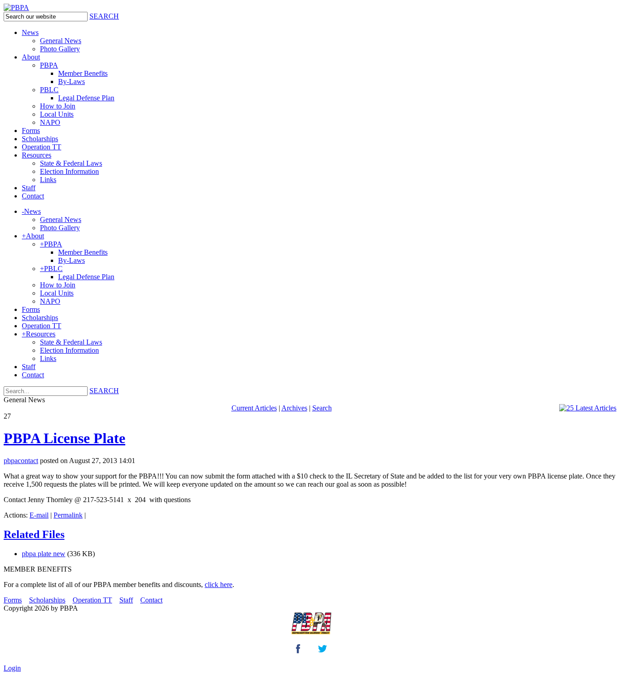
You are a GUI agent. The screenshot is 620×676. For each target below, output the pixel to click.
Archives (294, 408)
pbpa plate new (43, 554)
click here (218, 584)
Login (12, 668)
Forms (13, 600)
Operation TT (92, 600)
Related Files (34, 534)
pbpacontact (21, 460)
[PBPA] (16, 7)
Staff (126, 600)
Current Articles (254, 408)
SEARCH (104, 16)
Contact (151, 600)
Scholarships (47, 600)
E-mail (39, 515)
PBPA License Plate (64, 438)
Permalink (68, 515)
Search (322, 408)
